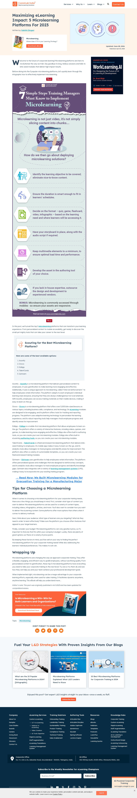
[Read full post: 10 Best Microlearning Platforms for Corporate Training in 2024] (106, 662)
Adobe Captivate (76, 725)
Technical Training (56, 735)
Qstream (25, 460)
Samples (12, 722)
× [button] (135, 790)
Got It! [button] (101, 793)
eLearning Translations (37, 743)
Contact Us (118, 4)
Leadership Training (57, 722)
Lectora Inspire (75, 738)
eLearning (74, 409)
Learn (89, 4)
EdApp (22, 426)
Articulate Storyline (76, 722)
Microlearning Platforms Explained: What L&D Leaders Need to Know (66, 679)
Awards (11, 729)
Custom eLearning (35, 719)
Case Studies (13, 725)
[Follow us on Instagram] (74, 787)
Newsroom (13, 738)
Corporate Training (117, 719)
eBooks (93, 722)
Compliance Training (57, 732)
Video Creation (37, 730)
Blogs (99, 4)
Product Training (56, 729)
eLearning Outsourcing (119, 743)
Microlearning (25, 621)
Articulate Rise (75, 719)
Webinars (93, 725)
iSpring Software (76, 735)
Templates (94, 729)
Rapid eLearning (35, 737)
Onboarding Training (57, 719)
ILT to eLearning (37, 722)
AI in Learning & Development (117, 736)
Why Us (79, 4)
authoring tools (27, 438)
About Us (12, 719)
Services (67, 4)
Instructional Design (118, 740)
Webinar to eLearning (35, 726)
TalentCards (29, 443)
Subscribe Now (68, 699)
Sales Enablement (56, 738)
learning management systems (64, 469)
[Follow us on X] (63, 787)
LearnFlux (94, 735)
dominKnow (74, 729)
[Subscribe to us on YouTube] (57, 787)
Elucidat (73, 732)
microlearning (45, 326)
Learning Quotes (96, 741)
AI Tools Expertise (38, 733)
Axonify (23, 384)
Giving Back (13, 735)
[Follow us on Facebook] (68, 787)
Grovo (22, 406)
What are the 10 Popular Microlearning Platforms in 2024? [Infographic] (30, 679)
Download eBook (35, 46)
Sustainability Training (57, 725)
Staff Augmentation (36, 740)
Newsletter (94, 738)
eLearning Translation (118, 732)
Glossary (12, 741)
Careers (12, 732)
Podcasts (93, 732)
